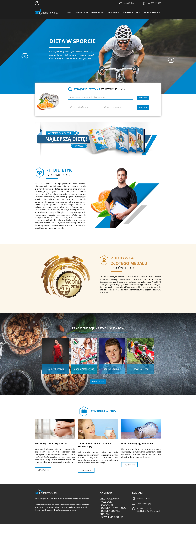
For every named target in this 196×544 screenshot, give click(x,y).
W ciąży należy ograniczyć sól (137, 443)
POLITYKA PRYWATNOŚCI (113, 507)
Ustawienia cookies (112, 517)
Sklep (138, 12)
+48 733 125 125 (154, 3)
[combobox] (83, 107)
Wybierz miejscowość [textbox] (112, 107)
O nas (69, 12)
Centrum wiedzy (113, 12)
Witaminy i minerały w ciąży (51, 443)
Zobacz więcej (98, 381)
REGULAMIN (106, 504)
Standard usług (81, 12)
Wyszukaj (143, 97)
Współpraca (128, 12)
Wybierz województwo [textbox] (79, 107)
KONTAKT (105, 513)
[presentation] (24, 56)
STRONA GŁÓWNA (109, 498)
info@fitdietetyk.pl (131, 3)
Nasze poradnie (97, 12)
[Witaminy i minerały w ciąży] (55, 429)
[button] (94, 79)
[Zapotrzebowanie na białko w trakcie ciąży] (98, 429)
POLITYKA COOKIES (110, 510)
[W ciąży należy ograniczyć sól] (141, 429)
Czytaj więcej (43, 469)
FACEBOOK (105, 501)
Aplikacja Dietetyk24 (152, 12)
